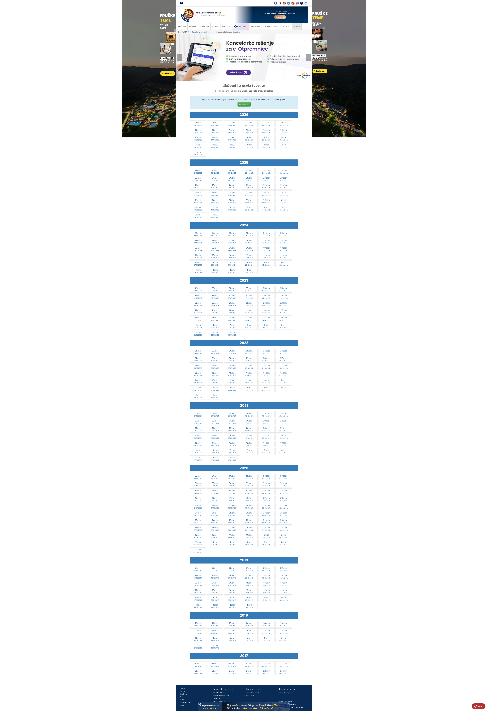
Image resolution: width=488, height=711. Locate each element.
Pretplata (183, 697)
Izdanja (215, 26)
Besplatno (204, 26)
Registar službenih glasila (203, 32)
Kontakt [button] (287, 26)
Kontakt (182, 705)
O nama (192, 26)
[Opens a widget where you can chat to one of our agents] (478, 706)
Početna (182, 26)
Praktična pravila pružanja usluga (291, 707)
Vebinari (183, 700)
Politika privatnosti (285, 701)
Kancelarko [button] (256, 26)
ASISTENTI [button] (243, 26)
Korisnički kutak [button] (272, 26)
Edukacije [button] (226, 26)
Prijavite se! (244, 104)
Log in (297, 26)
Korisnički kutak (185, 702)
